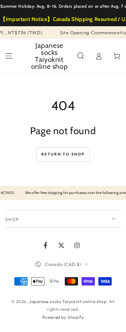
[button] (80, 56)
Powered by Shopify (63, 317)
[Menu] (9, 56)
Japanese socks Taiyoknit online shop (68, 301)
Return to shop (63, 154)
